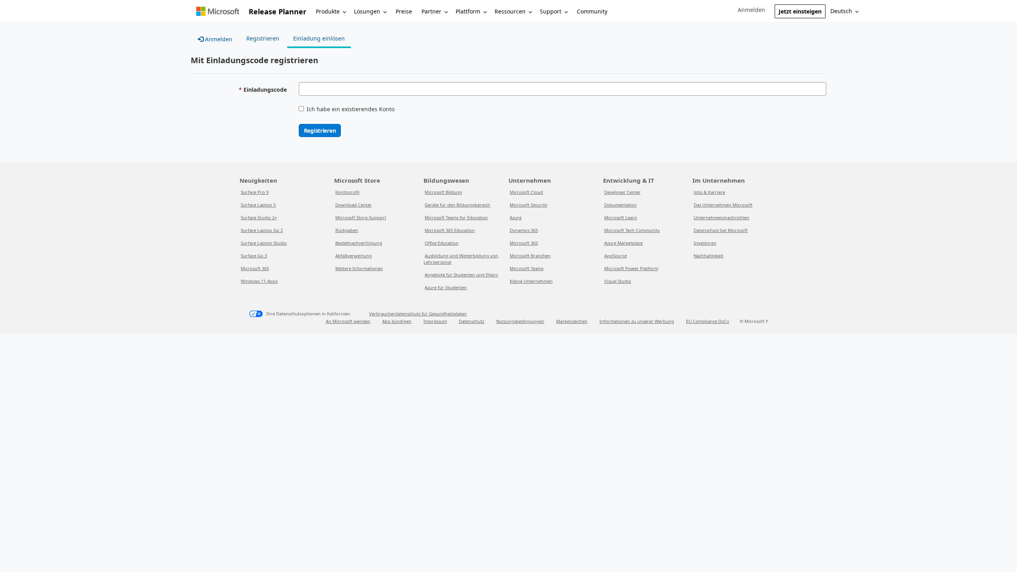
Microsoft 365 (255, 268)
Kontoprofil (347, 192)
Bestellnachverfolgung (358, 243)
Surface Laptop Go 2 (262, 230)
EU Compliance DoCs (707, 321)
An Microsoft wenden (348, 321)
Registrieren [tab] (262, 38)
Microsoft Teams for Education (456, 217)
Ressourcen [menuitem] (510, 11)
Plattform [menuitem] (468, 11)
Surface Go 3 (254, 256)
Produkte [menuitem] (328, 11)
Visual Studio (617, 281)
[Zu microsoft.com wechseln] (217, 11)
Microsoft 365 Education (450, 230)
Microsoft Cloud (526, 192)
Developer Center (622, 192)
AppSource (615, 256)
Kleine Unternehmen (531, 281)
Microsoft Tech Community (632, 230)
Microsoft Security (528, 205)
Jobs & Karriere (709, 192)
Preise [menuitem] (404, 11)
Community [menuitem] (592, 11)
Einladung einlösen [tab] (319, 38)
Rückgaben (346, 230)
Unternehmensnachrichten (721, 217)
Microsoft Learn (620, 217)
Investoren (705, 243)
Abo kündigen (397, 321)
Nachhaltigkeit (708, 256)
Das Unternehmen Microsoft (723, 205)
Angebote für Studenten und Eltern (461, 275)
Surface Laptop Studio (264, 243)
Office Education (441, 243)
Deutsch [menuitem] (841, 11)
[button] (751, 9)
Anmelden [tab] (217, 39)
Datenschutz (471, 321)
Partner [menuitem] (431, 11)
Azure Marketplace (623, 243)
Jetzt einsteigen (800, 11)
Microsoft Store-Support (360, 217)
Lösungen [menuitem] (367, 11)
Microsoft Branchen (530, 256)
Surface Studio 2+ (259, 217)
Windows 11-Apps (259, 281)
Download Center (353, 205)
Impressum (435, 321)
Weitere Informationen (359, 268)
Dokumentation (620, 205)
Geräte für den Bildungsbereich (457, 205)
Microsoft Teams (526, 268)
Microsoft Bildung (443, 192)
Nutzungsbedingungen (520, 321)
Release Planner (277, 11)
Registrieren (320, 130)
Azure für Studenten (446, 287)
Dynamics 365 (524, 230)
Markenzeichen (572, 321)
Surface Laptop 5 (258, 205)
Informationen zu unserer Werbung (636, 321)
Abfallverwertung (353, 256)
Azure (516, 217)
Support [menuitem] (550, 11)
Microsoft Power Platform (631, 268)
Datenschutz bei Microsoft (721, 230)
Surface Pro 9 (255, 192)
